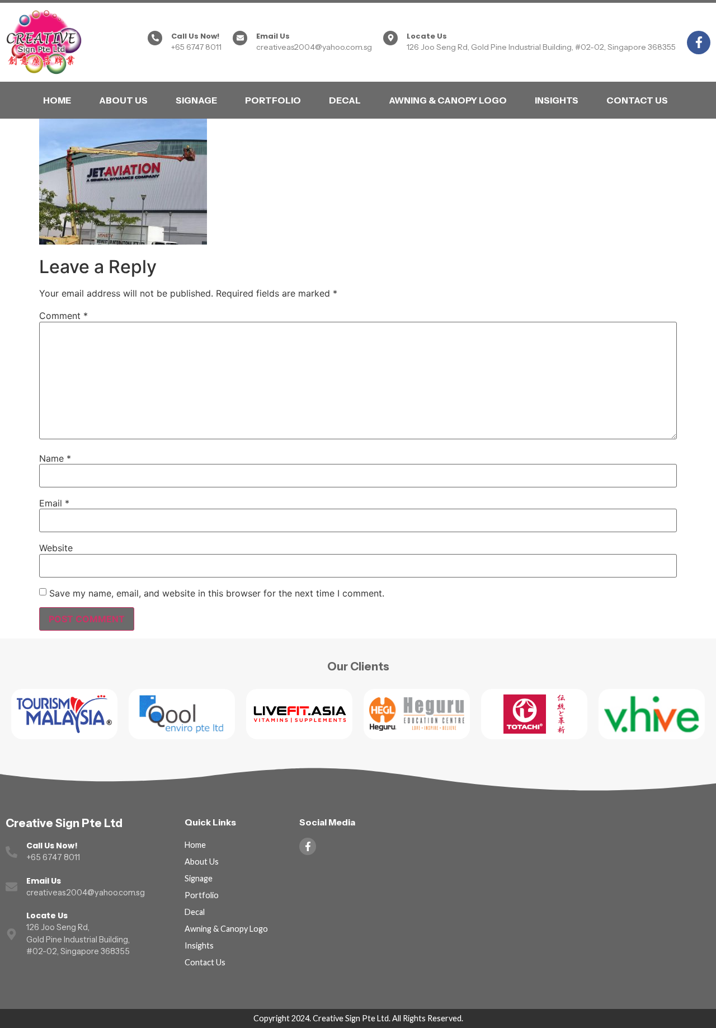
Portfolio (273, 100)
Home (57, 100)
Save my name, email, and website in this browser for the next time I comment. (216, 593)
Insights (556, 100)
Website (56, 547)
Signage (196, 100)
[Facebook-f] (698, 42)
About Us (123, 100)
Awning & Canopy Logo (448, 100)
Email (54, 503)
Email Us (273, 36)
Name (55, 458)
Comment (63, 315)
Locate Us (427, 36)
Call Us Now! (195, 36)
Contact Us (637, 100)
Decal (345, 100)
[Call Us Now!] (155, 38)
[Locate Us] (390, 38)
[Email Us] (240, 38)
